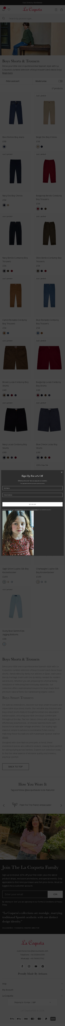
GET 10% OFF (32, 504)
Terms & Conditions (19, 509)
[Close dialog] (61, 472)
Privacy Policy (35, 509)
